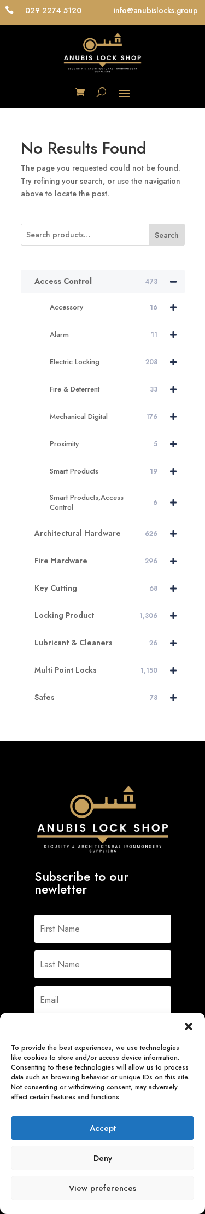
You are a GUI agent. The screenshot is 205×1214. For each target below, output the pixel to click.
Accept (103, 1128)
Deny (102, 1158)
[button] (188, 1026)
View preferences (102, 1188)
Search (167, 235)
